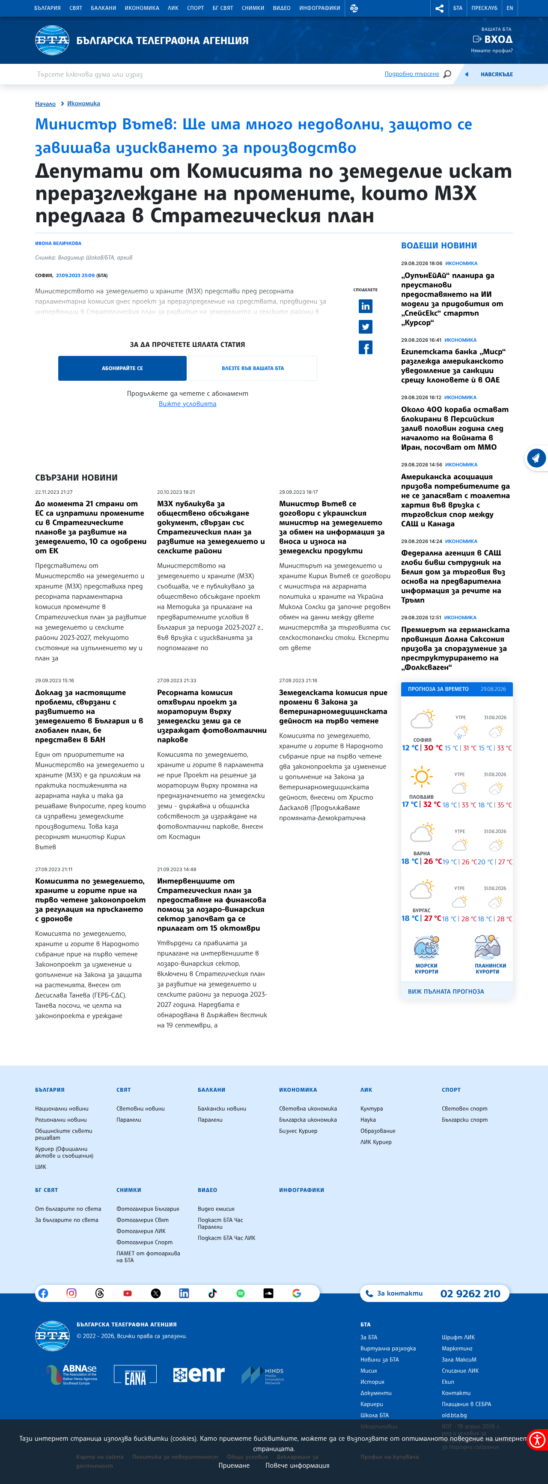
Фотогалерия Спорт (144, 1242)
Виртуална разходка (388, 1348)
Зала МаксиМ (459, 1359)
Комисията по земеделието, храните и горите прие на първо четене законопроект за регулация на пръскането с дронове (90, 899)
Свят (75, 8)
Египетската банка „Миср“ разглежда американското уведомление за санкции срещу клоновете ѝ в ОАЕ (453, 366)
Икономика (142, 8)
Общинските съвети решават (63, 1134)
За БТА (368, 1337)
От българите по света (68, 1209)
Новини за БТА (379, 1359)
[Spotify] (243, 1293)
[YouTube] (130, 1293)
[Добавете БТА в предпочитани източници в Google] (300, 1293)
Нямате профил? (492, 50)
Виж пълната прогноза (446, 991)
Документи (376, 1393)
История (372, 1382)
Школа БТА (374, 1415)
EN (509, 8)
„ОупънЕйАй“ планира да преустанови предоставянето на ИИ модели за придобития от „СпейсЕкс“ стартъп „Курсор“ (452, 299)
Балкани (103, 8)
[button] (354, 8)
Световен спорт (465, 1108)
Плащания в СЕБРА (466, 1404)
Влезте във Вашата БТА (253, 368)
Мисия (368, 1371)
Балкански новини (222, 1108)
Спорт (195, 8)
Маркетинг (457, 1348)
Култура (371, 1108)
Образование (378, 1131)
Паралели (128, 1120)
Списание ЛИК (460, 1371)
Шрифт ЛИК (458, 1337)
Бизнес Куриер (298, 1131)
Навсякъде (497, 74)
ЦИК (40, 1167)
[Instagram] (74, 1293)
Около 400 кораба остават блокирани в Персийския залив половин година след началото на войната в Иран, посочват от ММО (455, 428)
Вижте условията (188, 403)
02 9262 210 (470, 1293)
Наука (368, 1120)
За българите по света (66, 1220)
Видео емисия (216, 1209)
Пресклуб (484, 8)
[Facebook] (46, 1293)
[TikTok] (215, 1293)
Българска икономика (308, 1120)
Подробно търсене (412, 74)
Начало (45, 104)
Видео (282, 8)
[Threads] (103, 1293)
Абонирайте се (122, 368)
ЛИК (173, 8)
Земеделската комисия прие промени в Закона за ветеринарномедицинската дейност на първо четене (333, 707)
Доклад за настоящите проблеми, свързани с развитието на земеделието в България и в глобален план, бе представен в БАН (89, 716)
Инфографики (319, 8)
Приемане (234, 1465)
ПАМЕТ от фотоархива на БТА (148, 1257)
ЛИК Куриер (376, 1142)
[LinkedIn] (187, 1293)
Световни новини (140, 1108)
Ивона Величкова (58, 243)
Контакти (456, 1393)
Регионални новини (61, 1120)
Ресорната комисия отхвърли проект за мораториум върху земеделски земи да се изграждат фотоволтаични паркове (212, 716)
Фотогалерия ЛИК (141, 1231)
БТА (457, 8)
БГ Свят (223, 8)
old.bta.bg (454, 1415)
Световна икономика (308, 1108)
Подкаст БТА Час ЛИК (227, 1238)
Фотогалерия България (147, 1209)
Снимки (253, 8)
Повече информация (297, 1465)
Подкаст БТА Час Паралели (220, 1223)
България (47, 8)
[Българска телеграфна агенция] (52, 1336)
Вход (498, 39)
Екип (448, 1382)
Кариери (371, 1404)
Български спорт (465, 1120)
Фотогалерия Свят (142, 1220)
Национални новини (62, 1108)
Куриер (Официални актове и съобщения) (64, 1152)
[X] (159, 1293)
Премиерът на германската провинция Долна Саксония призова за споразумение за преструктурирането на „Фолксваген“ (455, 648)
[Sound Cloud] (271, 1293)
